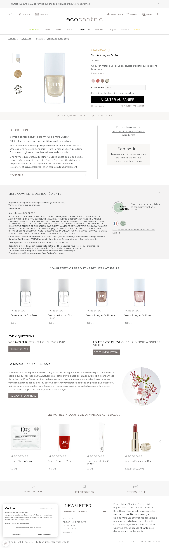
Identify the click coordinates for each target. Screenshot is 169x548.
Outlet (137, 30)
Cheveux (70, 30)
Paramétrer (16, 535)
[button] (5, 543)
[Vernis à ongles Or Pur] (107, 81)
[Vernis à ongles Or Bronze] (102, 81)
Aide (120, 541)
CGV (132, 541)
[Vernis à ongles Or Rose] (93, 81)
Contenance (97, 87)
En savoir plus (97, 73)
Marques (112, 30)
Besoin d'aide (97, 106)
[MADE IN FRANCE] (115, 223)
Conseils (125, 30)
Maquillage (85, 30)
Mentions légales (150, 541)
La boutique (69, 525)
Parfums (99, 30)
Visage (47, 30)
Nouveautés (34, 30)
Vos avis (67, 532)
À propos (68, 518)
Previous (160, 440)
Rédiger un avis (19, 348)
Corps (58, 30)
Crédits (65, 542)
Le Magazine (70, 529)
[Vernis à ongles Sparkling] (98, 81)
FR (9, 14)
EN (13, 14)
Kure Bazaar (100, 50)
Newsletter (73, 505)
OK (104, 511)
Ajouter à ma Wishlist (134, 106)
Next (160, 447)
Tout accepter (44, 535)
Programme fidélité (74, 522)
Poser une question (106, 352)
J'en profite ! (83, 4)
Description (19, 130)
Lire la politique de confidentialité (17, 523)
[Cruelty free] (123, 223)
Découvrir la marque (23, 395)
